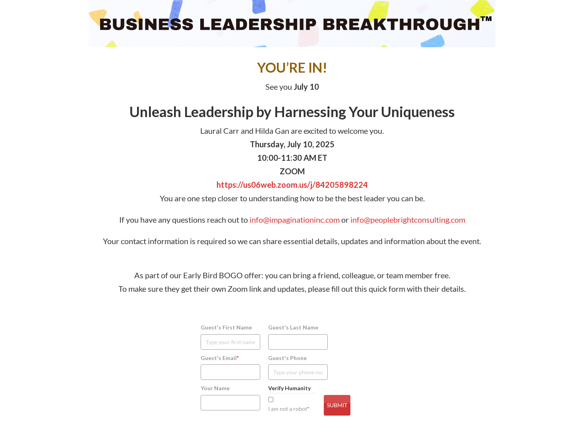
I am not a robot (288, 408)
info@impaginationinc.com (294, 219)
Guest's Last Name (293, 327)
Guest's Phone (287, 357)
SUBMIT (337, 405)
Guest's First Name (226, 327)
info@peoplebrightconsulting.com (407, 219)
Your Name (215, 388)
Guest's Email (220, 357)
